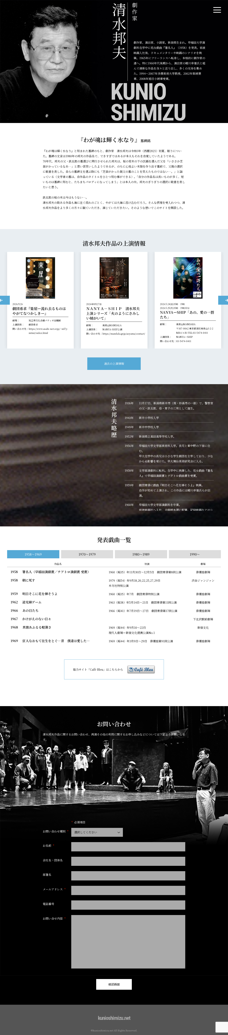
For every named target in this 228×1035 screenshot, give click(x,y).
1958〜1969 (33, 554)
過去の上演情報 (114, 364)
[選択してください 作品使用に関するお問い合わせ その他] (97, 832)
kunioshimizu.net (114, 1018)
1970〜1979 (87, 554)
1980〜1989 (140, 554)
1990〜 (195, 554)
